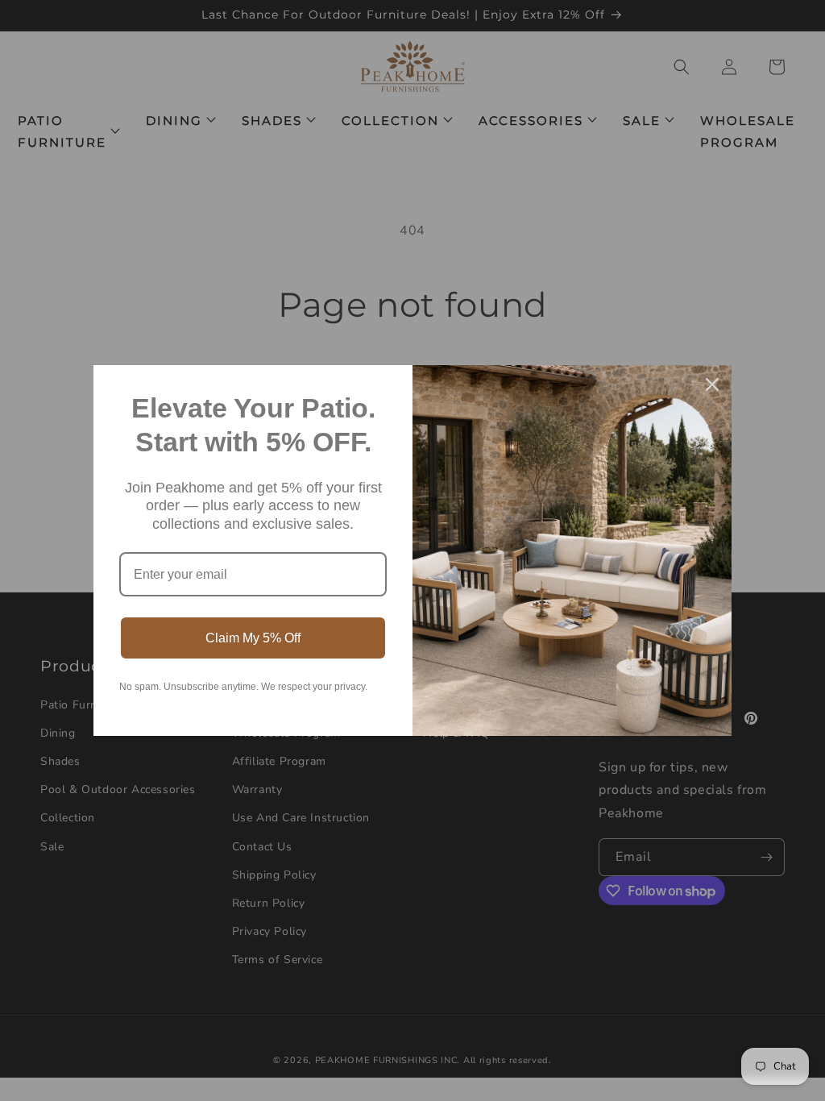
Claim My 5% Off (253, 638)
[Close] (712, 384)
